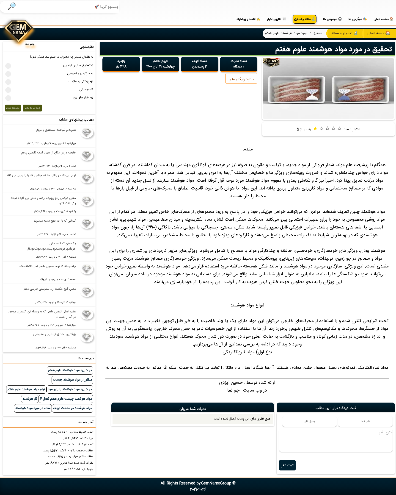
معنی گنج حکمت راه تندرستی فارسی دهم (50, 289)
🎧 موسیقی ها (332, 19)
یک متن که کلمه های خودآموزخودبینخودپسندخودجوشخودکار (51, 246)
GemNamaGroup (216, 483)
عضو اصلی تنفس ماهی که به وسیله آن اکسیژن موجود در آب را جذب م (42, 314)
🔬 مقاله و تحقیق (304, 19)
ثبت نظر (287, 465)
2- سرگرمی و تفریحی (80, 73)
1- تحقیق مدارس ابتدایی (78, 65)
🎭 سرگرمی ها (358, 19)
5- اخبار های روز (83, 97)
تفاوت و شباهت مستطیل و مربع (56, 130)
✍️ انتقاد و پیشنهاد (248, 19)
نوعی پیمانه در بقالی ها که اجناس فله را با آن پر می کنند (41, 175)
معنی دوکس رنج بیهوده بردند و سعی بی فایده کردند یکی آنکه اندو (43, 201)
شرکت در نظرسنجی (32, 108)
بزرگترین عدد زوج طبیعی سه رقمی (54, 334)
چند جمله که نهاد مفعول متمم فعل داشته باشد (47, 266)
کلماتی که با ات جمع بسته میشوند (55, 220)
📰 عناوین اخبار (276, 19)
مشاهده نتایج (12, 108)
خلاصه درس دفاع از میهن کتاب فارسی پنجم (48, 152)
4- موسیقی (86, 89)
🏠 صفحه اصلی (383, 19)
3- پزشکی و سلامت (81, 81)
